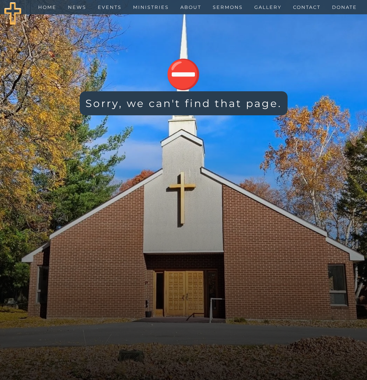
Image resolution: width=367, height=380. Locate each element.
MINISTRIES (151, 7)
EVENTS (110, 7)
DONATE (344, 7)
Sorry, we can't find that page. (183, 103)
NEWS (77, 7)
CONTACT (307, 7)
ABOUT (190, 7)
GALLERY (268, 7)
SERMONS (228, 7)
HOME (47, 7)
